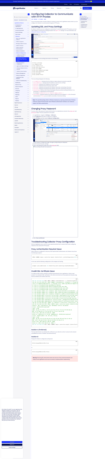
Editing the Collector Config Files (38, 32)
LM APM (16, 120)
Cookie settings (12, 447)
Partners (66, 4)
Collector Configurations (21, 52)
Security (16, 105)
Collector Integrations (20, 75)
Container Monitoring (19, 118)
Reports (17, 98)
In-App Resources (19, 28)
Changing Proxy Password (84, 22)
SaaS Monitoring (18, 111)
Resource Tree (18, 84)
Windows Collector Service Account (22, 68)
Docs (71, 4)
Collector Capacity (20, 41)
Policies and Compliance (19, 129)
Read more (87, 1)
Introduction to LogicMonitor (18, 25)
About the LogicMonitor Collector (21, 39)
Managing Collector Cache (21, 43)
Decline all (12, 444)
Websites (17, 92)
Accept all (12, 442)
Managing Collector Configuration (20, 63)
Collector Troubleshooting (21, 80)
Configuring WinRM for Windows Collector (21, 55)
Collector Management (20, 73)
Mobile (16, 125)
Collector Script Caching (21, 71)
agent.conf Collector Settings (22, 66)
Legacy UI (16, 132)
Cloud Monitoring (18, 109)
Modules (17, 100)
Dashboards (17, 82)
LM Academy (76, 4)
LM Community (84, 4)
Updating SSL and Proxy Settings (84, 18)
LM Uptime (17, 90)
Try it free (86, 8)
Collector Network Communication (19, 48)
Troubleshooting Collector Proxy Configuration (84, 26)
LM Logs (16, 107)
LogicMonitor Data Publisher (20, 78)
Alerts (16, 96)
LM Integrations (18, 116)
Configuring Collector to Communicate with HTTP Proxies (22, 59)
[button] (36, 8)
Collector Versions (19, 45)
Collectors (17, 36)
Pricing (52, 8)
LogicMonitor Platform (19, 22)
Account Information (19, 30)
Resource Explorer (19, 86)
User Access (17, 34)
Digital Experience (18, 102)
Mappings (17, 94)
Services (17, 88)
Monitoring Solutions (19, 123)
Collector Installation (20, 50)
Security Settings (18, 32)
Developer (17, 127)
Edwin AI (16, 114)
